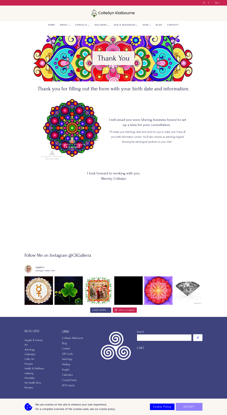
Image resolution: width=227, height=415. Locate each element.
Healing (66, 364)
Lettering (29, 373)
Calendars (30, 354)
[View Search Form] (204, 3)
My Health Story (33, 383)
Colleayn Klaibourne (72, 338)
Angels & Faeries (34, 340)
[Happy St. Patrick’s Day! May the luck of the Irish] (69, 290)
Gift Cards (67, 354)
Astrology (30, 349)
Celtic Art (29, 359)
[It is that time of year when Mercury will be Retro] (39, 290)
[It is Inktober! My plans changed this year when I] (188, 290)
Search (140, 332)
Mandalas (30, 378)
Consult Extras (69, 380)
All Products (68, 385)
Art (26, 345)
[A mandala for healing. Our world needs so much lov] (158, 290)
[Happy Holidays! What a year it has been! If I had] (98, 290)
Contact (173, 24)
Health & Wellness (34, 368)
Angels (65, 369)
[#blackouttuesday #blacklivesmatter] (128, 290)
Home (51, 24)
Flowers (29, 364)
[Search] (197, 337)
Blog (159, 24)
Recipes (29, 387)
